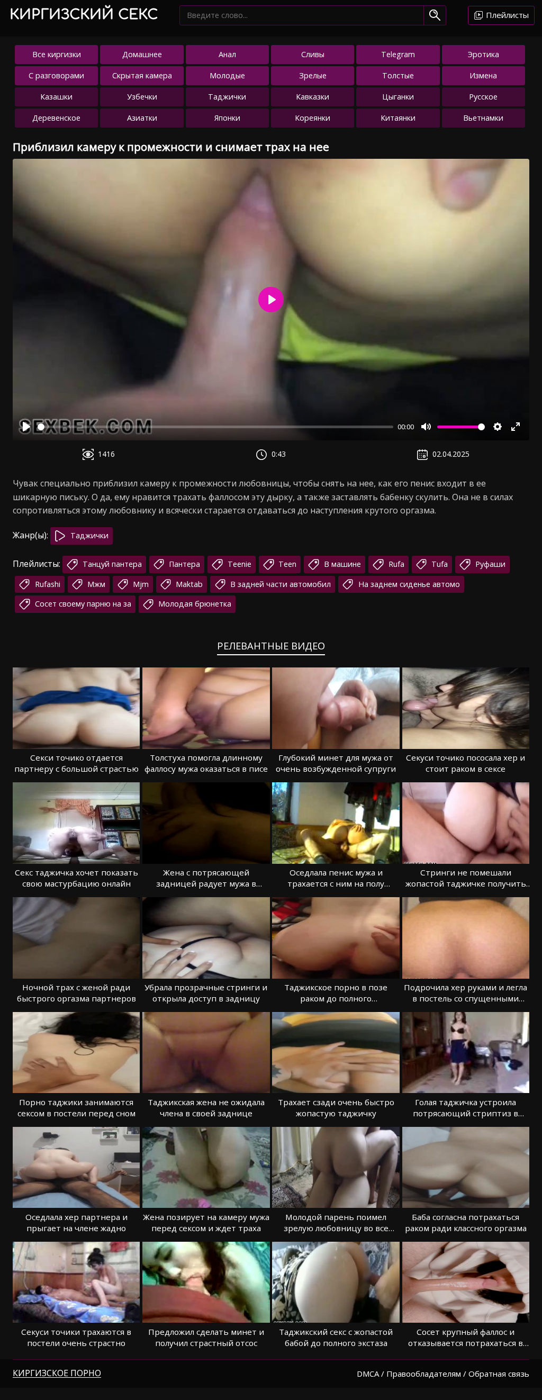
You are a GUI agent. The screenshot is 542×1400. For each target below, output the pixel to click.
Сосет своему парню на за (82, 604)
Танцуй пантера (111, 564)
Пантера (183, 564)
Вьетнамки (483, 118)
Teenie (238, 564)
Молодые (227, 75)
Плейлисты (506, 15)
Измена (483, 75)
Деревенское (56, 118)
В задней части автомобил (279, 584)
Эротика (483, 54)
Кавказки (312, 97)
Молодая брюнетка (193, 604)
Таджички (227, 97)
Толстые (398, 75)
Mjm (140, 584)
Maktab (188, 584)
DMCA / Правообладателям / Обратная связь (443, 1373)
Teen (286, 564)
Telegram (398, 54)
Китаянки (398, 118)
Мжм (95, 584)
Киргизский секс (84, 14)
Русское (483, 97)
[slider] (215, 427)
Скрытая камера (142, 75)
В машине (341, 564)
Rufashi (46, 584)
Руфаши (489, 564)
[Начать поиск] (434, 15)
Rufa (395, 564)
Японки (227, 118)
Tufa (438, 564)
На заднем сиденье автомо (408, 584)
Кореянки (312, 118)
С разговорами (56, 75)
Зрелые (313, 75)
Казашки (56, 97)
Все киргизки (56, 54)
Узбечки (142, 97)
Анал (227, 54)
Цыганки (398, 97)
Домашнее (142, 54)
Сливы (312, 54)
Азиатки (142, 118)
